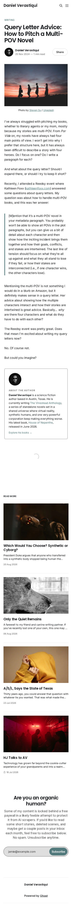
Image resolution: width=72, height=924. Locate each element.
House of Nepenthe (40, 422)
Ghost (44, 895)
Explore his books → (20, 432)
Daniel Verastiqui (20, 6)
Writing (9, 20)
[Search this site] (61, 5)
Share (60, 52)
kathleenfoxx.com (38, 188)
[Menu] (67, 5)
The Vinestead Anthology (45, 403)
